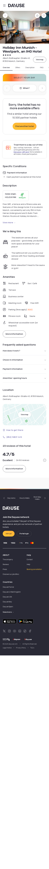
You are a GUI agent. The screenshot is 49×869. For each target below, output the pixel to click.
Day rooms (11, 498)
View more (8, 222)
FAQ (41, 67)
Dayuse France (8, 587)
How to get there (14, 430)
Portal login (24, 533)
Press (5, 569)
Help (28, 564)
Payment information (13, 369)
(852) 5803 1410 (14, 437)
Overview (6, 67)
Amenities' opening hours (15, 378)
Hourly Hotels (24, 498)
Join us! (8, 533)
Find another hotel (24, 126)
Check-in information (13, 359)
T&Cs (32, 648)
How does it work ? (11, 350)
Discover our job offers (11, 574)
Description (30, 67)
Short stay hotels (37, 498)
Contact (30, 559)
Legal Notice (7, 648)
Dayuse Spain (8, 606)
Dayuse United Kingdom (12, 592)
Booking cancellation (34, 569)
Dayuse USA (7, 597)
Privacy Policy (21, 648)
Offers (17, 67)
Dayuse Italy (7, 602)
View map (39, 59)
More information (14, 333)
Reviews (6, 564)
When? (26, 88)
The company (8, 559)
